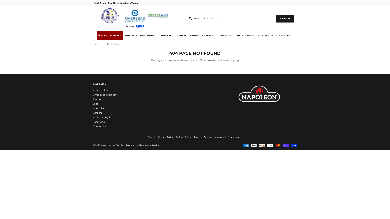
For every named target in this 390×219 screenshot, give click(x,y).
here (209, 60)
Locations (283, 35)
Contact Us (265, 35)
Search (287, 18)
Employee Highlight (105, 94)
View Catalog (110, 35)
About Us (225, 35)
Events (194, 35)
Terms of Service (203, 137)
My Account (245, 35)
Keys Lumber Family (112, 145)
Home (96, 44)
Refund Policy (183, 137)
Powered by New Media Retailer (143, 145)
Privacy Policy (165, 137)
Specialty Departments (140, 35)
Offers (181, 35)
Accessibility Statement (227, 137)
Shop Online (100, 90)
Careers (207, 35)
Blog (96, 103)
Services (166, 35)
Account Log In (102, 117)
